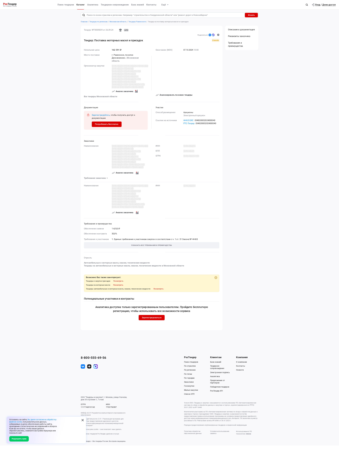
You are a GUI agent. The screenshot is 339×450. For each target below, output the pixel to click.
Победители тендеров (219, 387)
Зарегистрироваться (151, 317)
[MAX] (213, 35)
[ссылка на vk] (83, 366)
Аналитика (92, 4)
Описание (241, 29)
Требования (235, 44)
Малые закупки (191, 390)
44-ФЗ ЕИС (188, 120)
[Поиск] (84, 15)
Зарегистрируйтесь (101, 115)
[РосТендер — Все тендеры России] (10, 5)
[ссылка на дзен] (89, 366)
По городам (189, 378)
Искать (251, 15)
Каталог (80, 4)
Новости (240, 370)
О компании (241, 362)
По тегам (188, 374)
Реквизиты (239, 36)
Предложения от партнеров (217, 381)
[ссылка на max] (95, 366)
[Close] (215, 277)
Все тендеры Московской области (100, 96)
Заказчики (189, 382)
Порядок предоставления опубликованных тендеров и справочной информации (215, 425)
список (248, 434)
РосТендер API (216, 391)
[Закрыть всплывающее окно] (82, 420)
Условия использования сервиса (219, 432)
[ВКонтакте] (210, 35)
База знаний (137, 4)
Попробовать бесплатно (106, 124)
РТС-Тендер (189, 123)
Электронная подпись (220, 372)
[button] (306, 4)
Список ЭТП (189, 394)
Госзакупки (189, 386)
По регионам (189, 370)
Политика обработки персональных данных (193, 432)
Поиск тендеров (65, 4)
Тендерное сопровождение (115, 4)
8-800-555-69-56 (93, 357)
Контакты (151, 4)
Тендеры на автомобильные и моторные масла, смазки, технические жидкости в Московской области (134, 266)
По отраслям (190, 366)
